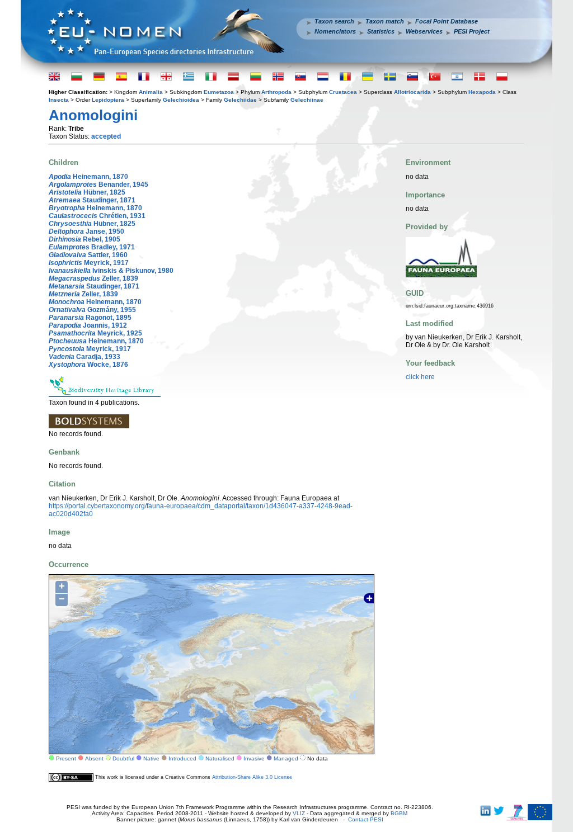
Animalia (151, 92)
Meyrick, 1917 (89, 263)
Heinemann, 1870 (88, 177)
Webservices (424, 31)
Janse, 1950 (86, 231)
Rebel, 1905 (84, 239)
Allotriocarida (412, 92)
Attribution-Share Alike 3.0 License (252, 777)
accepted (106, 136)
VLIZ (299, 813)
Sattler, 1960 (88, 255)
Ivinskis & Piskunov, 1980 (111, 271)
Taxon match (384, 21)
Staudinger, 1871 (92, 200)
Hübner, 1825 (87, 192)
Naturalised (219, 758)
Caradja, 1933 (84, 357)
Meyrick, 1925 (95, 333)
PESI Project (472, 31)
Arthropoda (276, 92)
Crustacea (343, 92)
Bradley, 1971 (92, 247)
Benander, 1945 (98, 184)
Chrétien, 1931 (97, 216)
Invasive (254, 758)
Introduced (182, 758)
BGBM (399, 813)
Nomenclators (335, 31)
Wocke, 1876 (88, 364)
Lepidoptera (108, 100)
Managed (286, 758)
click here (420, 377)
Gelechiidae (240, 100)
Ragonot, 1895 (90, 318)
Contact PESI (365, 819)
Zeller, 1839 (93, 278)
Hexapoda (482, 92)
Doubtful (123, 758)
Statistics (380, 31)
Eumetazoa (219, 92)
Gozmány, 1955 (92, 310)
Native (151, 758)
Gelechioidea (181, 100)
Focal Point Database (446, 21)
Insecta (59, 100)
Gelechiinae (306, 100)
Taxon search (334, 21)
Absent (94, 758)
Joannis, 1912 (88, 325)
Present (66, 758)
